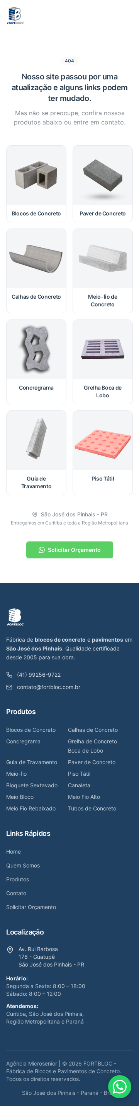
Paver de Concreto (91, 762)
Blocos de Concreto (31, 729)
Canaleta (79, 785)
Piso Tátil (79, 773)
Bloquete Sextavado (32, 785)
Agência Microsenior (31, 1063)
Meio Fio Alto (84, 796)
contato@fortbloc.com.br (48, 687)
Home (13, 851)
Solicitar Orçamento (74, 549)
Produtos (17, 879)
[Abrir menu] (125, 15)
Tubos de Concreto (92, 808)
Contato (16, 893)
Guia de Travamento (31, 762)
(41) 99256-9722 (39, 674)
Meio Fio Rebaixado (31, 808)
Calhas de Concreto (93, 729)
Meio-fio (16, 773)
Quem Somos (23, 865)
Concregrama (23, 741)
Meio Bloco (20, 796)
